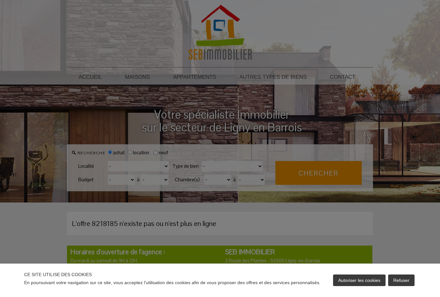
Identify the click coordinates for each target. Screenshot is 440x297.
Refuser (401, 280)
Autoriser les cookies (359, 280)
